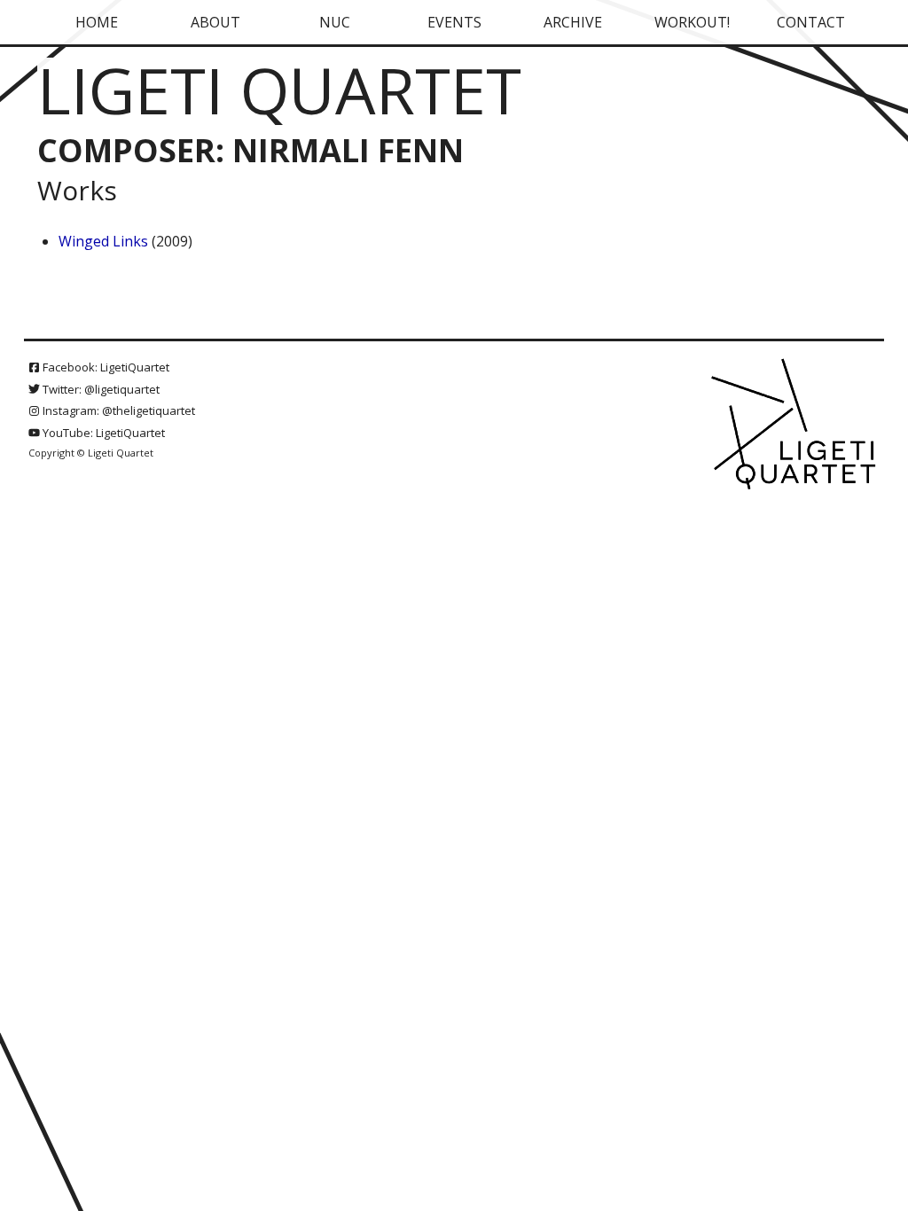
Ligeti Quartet (279, 89)
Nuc (334, 22)
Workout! (692, 22)
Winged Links (103, 241)
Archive (573, 22)
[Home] (795, 425)
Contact (811, 22)
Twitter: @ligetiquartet (100, 389)
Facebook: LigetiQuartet (104, 367)
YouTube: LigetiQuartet (102, 433)
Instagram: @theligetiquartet (117, 410)
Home (96, 22)
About (215, 22)
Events (454, 22)
